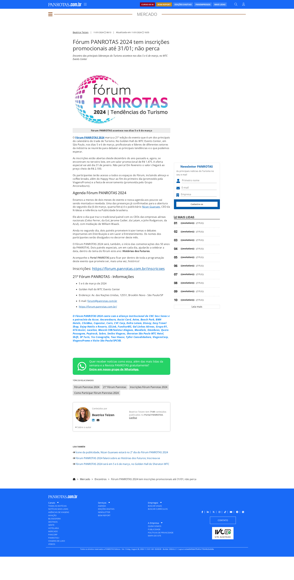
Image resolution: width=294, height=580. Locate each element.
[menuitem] (183, 4)
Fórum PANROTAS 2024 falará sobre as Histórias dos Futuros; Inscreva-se (117, 458)
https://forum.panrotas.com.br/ (98, 306)
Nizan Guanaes (151, 206)
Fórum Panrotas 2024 (86, 387)
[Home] (74, 479)
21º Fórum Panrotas (114, 387)
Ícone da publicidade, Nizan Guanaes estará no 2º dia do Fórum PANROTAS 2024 (121, 452)
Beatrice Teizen (81, 32)
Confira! (133, 417)
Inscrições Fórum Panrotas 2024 (148, 387)
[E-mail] (98, 420)
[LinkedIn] (93, 420)
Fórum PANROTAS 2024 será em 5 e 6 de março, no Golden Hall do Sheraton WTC (122, 464)
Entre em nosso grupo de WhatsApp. (114, 369)
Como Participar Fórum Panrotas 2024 (96, 393)
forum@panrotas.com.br (102, 301)
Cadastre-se (197, 204)
